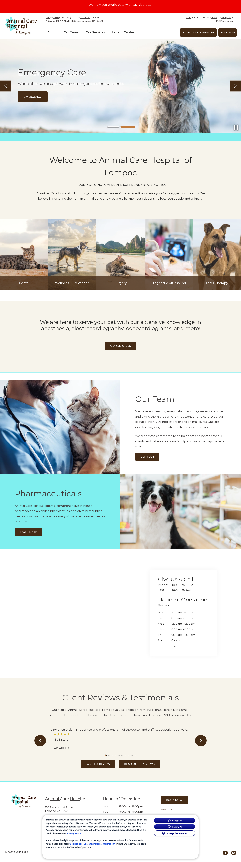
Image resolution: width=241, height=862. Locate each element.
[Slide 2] (128, 126)
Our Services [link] (95, 32)
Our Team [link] (71, 32)
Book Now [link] (227, 32)
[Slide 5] (119, 755)
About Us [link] (167, 809)
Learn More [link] (28, 532)
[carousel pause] (236, 128)
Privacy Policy (74, 833)
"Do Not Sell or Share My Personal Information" (92, 843)
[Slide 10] (135, 755)
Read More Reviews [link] (139, 764)
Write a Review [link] (98, 764)
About (52, 32)
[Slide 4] (115, 755)
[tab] (165, 606)
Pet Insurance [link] (209, 17)
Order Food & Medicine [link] (198, 32)
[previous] (5, 86)
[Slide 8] (128, 755)
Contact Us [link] (192, 17)
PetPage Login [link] (224, 21)
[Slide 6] (122, 755)
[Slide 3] (112, 755)
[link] (21, 26)
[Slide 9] (132, 755)
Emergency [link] (226, 17)
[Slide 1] (113, 127)
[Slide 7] (125, 755)
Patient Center (122, 32)
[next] (235, 86)
